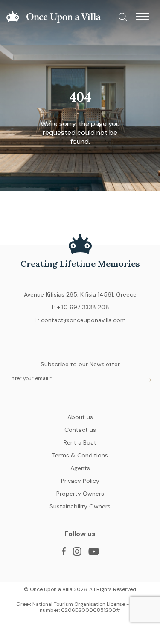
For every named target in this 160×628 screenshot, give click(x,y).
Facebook (63, 551)
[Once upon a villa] (53, 20)
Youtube (93, 551)
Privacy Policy (80, 481)
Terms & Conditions (80, 455)
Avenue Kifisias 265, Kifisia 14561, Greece (80, 294)
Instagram (77, 551)
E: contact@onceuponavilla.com (80, 320)
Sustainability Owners (80, 506)
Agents (80, 468)
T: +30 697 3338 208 (80, 307)
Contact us (80, 430)
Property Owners (80, 493)
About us (80, 417)
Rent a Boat (80, 442)
